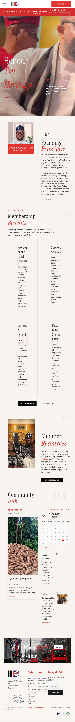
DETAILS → (45, 547)
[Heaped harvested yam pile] (23, 546)
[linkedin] (15, 697)
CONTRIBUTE (46, 584)
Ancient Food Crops (20, 579)
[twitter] (16, 702)
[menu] (4, 4)
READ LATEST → (14, 596)
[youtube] (22, 702)
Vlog (54, 459)
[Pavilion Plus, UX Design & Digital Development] (63, 714)
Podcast (44, 459)
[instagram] (20, 697)
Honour (16, 61)
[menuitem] (45, 678)
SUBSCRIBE (55, 692)
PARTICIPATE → (47, 622)
